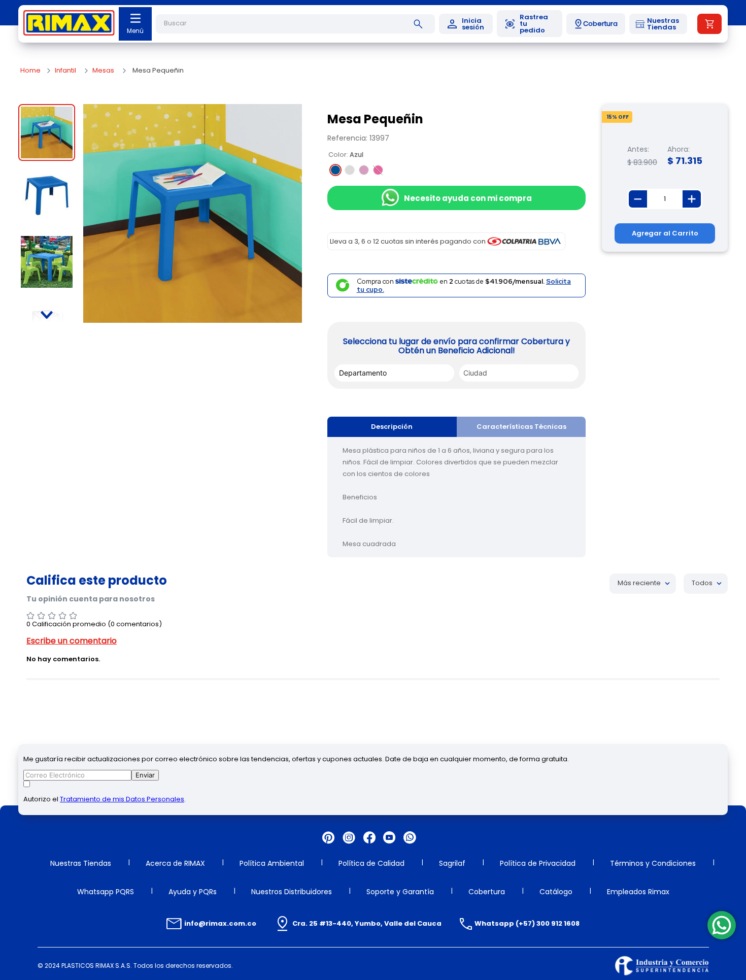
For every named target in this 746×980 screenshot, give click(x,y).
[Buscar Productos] (420, 23)
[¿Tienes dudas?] (721, 925)
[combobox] (295, 23)
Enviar (145, 775)
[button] (595, 24)
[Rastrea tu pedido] (529, 23)
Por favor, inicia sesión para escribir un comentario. (373, 641)
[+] (691, 199)
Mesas (103, 70)
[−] (638, 199)
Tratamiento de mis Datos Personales (122, 799)
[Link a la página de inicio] (30, 71)
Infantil (65, 70)
